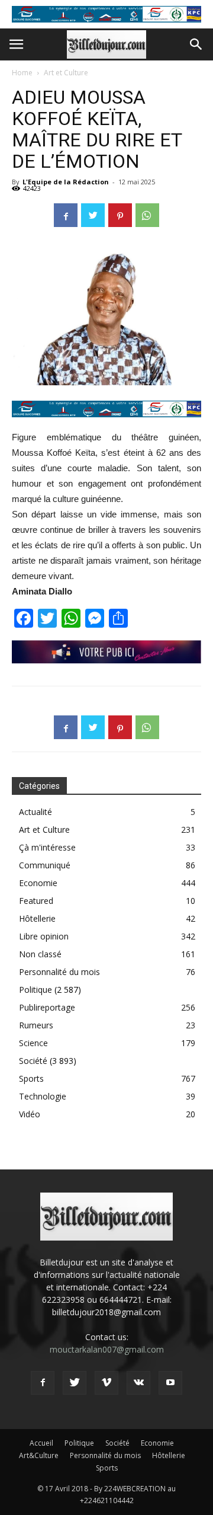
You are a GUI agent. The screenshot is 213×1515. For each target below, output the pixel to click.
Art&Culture (39, 1455)
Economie (38, 882)
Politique (35, 989)
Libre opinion (44, 936)
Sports (31, 1078)
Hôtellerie (37, 918)
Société (33, 1060)
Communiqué (44, 865)
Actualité (35, 811)
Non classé (40, 954)
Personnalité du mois (59, 971)
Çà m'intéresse (47, 847)
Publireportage (47, 1007)
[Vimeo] (106, 1383)
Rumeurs (36, 1025)
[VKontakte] (138, 1383)
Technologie (42, 1096)
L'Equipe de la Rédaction (65, 181)
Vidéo (29, 1114)
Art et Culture (66, 73)
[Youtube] (170, 1383)
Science (33, 1043)
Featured (36, 900)
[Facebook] (42, 1383)
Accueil (41, 1443)
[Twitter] (74, 1383)
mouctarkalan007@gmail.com (107, 1349)
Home (22, 73)
